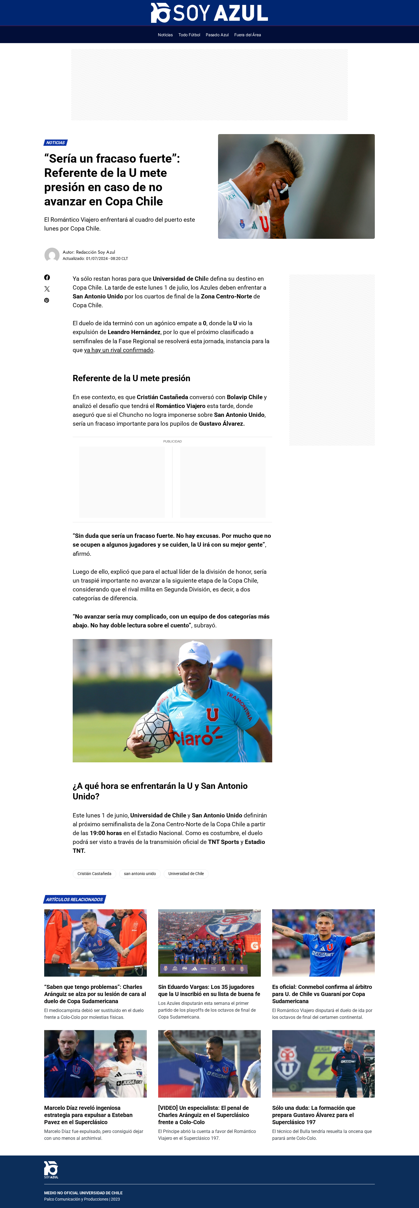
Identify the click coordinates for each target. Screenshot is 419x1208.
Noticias (56, 142)
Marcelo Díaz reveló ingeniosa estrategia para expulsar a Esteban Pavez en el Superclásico (88, 1115)
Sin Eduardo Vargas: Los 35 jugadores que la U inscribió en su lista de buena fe (209, 990)
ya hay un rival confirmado (118, 350)
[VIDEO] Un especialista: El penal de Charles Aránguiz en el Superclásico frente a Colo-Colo (203, 1115)
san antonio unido (140, 873)
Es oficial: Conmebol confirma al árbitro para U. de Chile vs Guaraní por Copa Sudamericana (322, 994)
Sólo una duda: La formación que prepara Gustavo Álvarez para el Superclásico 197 (313, 1115)
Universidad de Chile (186, 873)
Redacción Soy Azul (95, 252)
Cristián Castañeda (94, 873)
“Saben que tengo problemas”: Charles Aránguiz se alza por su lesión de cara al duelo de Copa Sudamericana (95, 994)
